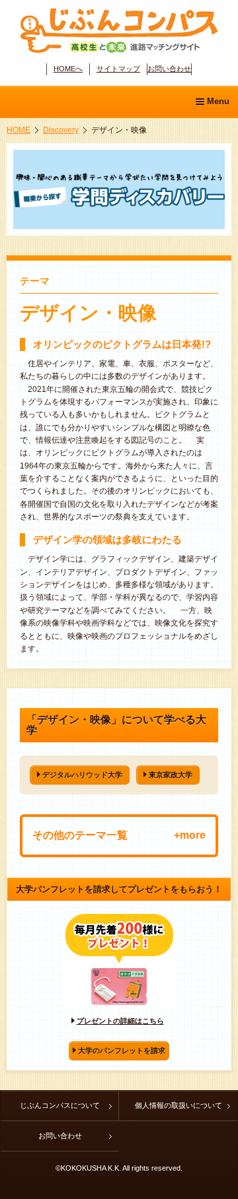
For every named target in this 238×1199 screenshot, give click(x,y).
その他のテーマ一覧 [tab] (80, 835)
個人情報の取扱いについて (178, 1105)
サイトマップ (118, 69)
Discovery (61, 130)
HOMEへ (68, 69)
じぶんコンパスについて (60, 1105)
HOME (18, 130)
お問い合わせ (169, 69)
